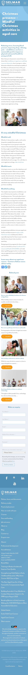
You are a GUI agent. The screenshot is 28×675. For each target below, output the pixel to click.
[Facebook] (6, 477)
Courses (4, 514)
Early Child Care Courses (9, 614)
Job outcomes (5, 522)
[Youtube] (14, 483)
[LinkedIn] (22, 477)
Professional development (9, 546)
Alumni (3, 542)
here (13, 461)
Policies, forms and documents (11, 499)
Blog (2, 530)
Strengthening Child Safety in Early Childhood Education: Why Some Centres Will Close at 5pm (12, 575)
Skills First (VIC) (5, 557)
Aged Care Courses (7, 617)
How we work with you (8, 511)
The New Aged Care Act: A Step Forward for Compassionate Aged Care (12, 584)
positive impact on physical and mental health (12, 53)
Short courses (5, 621)
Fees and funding (6, 518)
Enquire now (5, 537)
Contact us (4, 534)
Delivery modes (6, 503)
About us (4, 526)
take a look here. (19, 162)
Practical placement (7, 507)
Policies (20, 666)
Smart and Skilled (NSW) (8, 560)
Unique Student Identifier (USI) (9, 553)
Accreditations (6, 550)
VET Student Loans (6, 555)
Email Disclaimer (10, 666)
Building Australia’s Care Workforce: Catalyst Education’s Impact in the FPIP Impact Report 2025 (13, 594)
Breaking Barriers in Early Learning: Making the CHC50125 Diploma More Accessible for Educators (14, 603)
